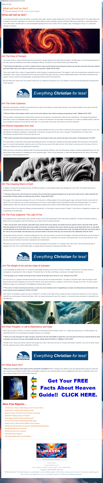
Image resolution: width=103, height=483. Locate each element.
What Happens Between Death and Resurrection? (19, 418)
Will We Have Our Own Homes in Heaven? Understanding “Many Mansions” (27, 426)
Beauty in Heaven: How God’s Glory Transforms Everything (22, 413)
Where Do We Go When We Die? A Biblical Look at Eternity (22, 423)
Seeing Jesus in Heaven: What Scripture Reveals (19, 410)
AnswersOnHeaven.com (51, 465)
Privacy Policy (51, 463)
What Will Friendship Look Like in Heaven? (17, 415)
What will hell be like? (15, 8)
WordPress (45, 479)
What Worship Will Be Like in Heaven (16, 428)
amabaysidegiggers (34, 11)
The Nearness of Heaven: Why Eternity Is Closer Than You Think (24, 408)
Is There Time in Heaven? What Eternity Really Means (21, 421)
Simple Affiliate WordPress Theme (58, 479)
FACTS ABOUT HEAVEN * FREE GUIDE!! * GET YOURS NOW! (52, 467)
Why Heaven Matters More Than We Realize (18, 436)
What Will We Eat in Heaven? (13, 433)
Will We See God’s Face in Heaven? (15, 431)
